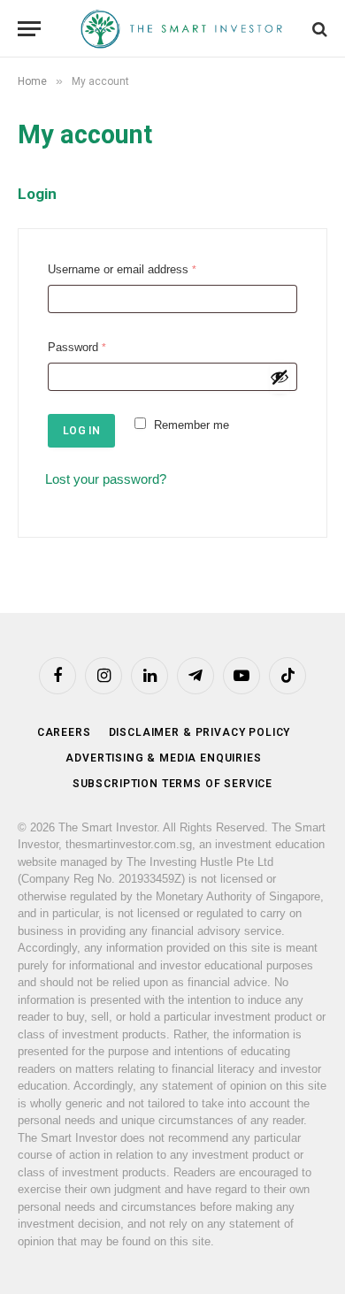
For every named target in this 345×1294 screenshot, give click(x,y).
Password (80, 349)
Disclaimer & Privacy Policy (200, 732)
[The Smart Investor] (181, 28)
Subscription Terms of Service (172, 783)
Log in (81, 431)
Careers (64, 732)
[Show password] (279, 377)
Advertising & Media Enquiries (163, 758)
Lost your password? (105, 478)
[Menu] (29, 29)
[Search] (318, 29)
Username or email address (125, 271)
